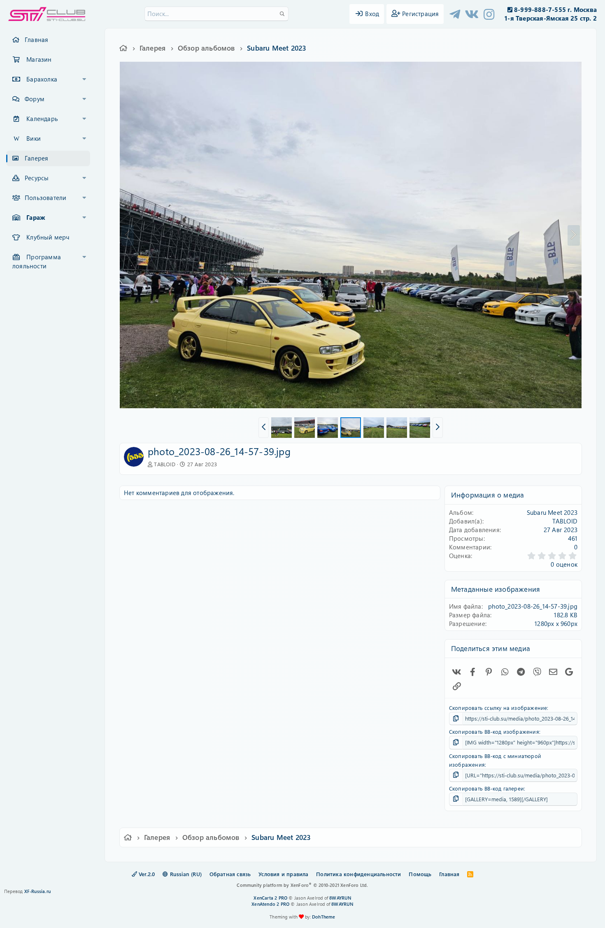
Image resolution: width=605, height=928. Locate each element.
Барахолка (41, 79)
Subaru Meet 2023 (552, 512)
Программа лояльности (36, 261)
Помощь (420, 873)
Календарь (42, 118)
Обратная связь (230, 873)
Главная (36, 39)
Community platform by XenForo (302, 885)
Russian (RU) (185, 873)
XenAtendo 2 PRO (270, 904)
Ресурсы (37, 178)
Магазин (38, 59)
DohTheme (323, 917)
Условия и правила (283, 873)
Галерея (36, 158)
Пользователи (45, 197)
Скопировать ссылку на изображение (498, 707)
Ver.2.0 (146, 873)
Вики (33, 138)
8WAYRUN (340, 898)
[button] (84, 79)
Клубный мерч (47, 237)
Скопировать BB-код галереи (486, 788)
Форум (34, 99)
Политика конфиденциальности (358, 873)
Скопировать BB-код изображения (494, 731)
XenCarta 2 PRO (270, 898)
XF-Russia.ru (37, 891)
